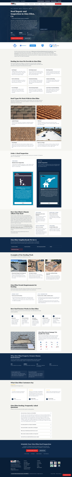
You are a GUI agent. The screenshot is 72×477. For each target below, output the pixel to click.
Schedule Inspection (41, 1)
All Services (39, 462)
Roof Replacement (27, 463)
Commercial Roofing (27, 467)
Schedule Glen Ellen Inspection (32, 450)
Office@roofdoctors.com (14, 469)
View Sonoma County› (15, 249)
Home (12, 8)
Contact (45, 3)
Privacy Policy (53, 473)
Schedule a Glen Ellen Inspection (17, 38)
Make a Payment (53, 1)
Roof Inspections (26, 464)
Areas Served (31, 3)
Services (26, 3)
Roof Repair (26, 462)
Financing (59, 1)
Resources (37, 3)
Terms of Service (58, 473)
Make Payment (39, 467)
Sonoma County (25, 8)
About (41, 3)
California (20, 8)
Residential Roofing (27, 468)
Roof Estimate (47, 1)
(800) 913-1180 (58, 3)
